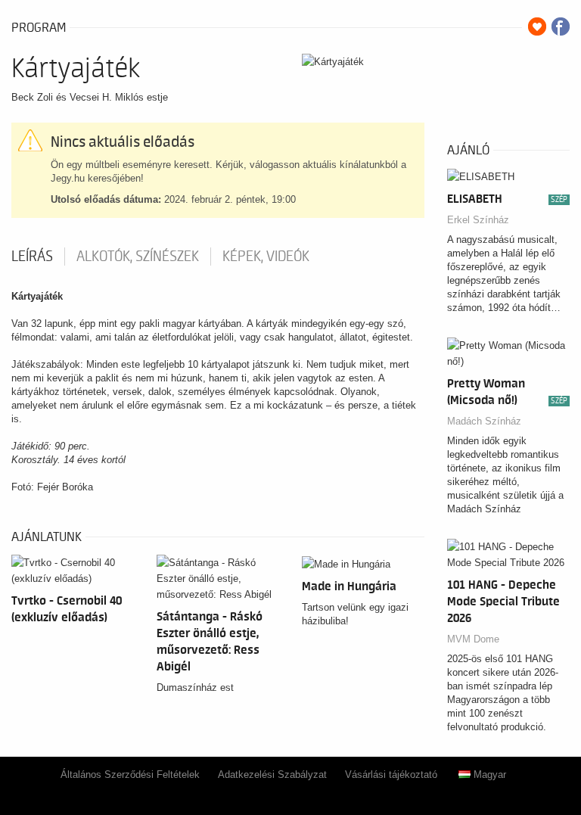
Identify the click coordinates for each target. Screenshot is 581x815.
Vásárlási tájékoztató (391, 774)
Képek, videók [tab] (265, 256)
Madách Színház (484, 421)
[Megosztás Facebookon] (560, 26)
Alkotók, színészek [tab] (137, 256)
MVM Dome (473, 639)
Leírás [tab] (32, 256)
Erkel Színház (478, 220)
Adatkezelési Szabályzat (272, 774)
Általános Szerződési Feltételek (130, 774)
